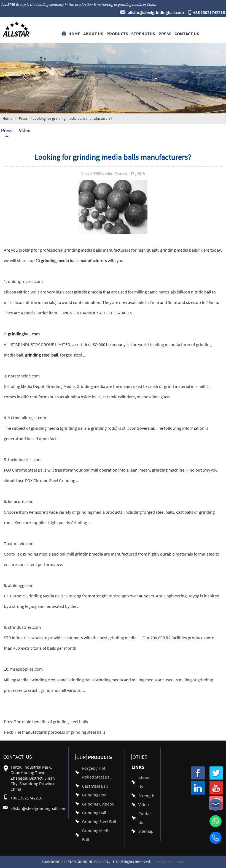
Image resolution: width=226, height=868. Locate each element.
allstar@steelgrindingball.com (156, 12)
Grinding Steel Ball (99, 821)
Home (74, 33)
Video (25, 130)
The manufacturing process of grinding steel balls (59, 731)
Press (164, 33)
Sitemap (146, 831)
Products (117, 33)
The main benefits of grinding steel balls (50, 721)
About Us (93, 33)
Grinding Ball (94, 812)
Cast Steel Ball (95, 785)
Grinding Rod (94, 794)
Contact (17, 757)
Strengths (143, 33)
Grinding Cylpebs (98, 803)
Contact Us (186, 33)
